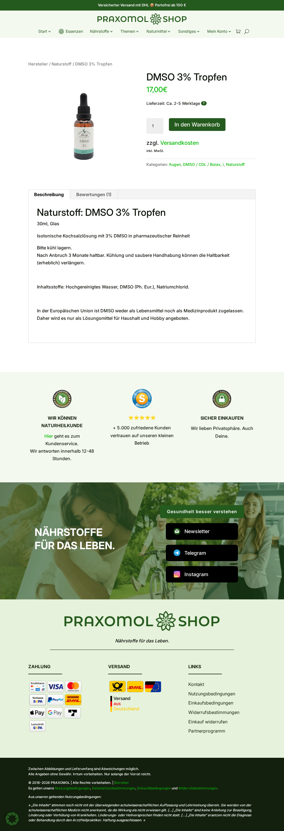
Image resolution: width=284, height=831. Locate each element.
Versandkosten (179, 143)
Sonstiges (187, 31)
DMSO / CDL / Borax (201, 164)
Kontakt (196, 684)
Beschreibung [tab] (49, 194)
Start (42, 31)
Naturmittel (156, 31)
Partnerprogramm (206, 731)
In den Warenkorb (197, 124)
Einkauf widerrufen (207, 721)
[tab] (94, 194)
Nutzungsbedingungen (211, 693)
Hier (48, 436)
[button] (12, 819)
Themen (127, 31)
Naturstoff (62, 64)
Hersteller (38, 64)
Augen (175, 164)
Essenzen (74, 31)
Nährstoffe (99, 31)
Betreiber (121, 783)
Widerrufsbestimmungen (213, 712)
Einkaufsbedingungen (210, 703)
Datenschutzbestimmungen (113, 788)
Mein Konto (217, 31)
